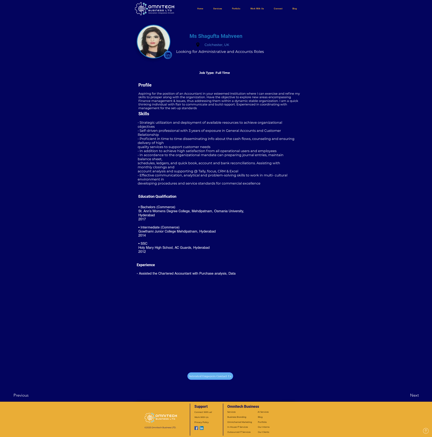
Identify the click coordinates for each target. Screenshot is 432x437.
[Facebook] (196, 428)
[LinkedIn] (202, 428)
